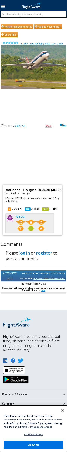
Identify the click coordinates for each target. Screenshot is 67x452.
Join (43, 290)
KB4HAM (20, 216)
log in (24, 252)
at (50, 209)
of (32, 209)
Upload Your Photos (49, 26)
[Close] (62, 410)
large (17, 126)
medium (8, 126)
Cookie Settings (33, 434)
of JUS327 (15, 209)
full (23, 126)
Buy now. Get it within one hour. (49, 278)
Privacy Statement (41, 427)
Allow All (33, 445)
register (44, 252)
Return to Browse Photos (18, 26)
